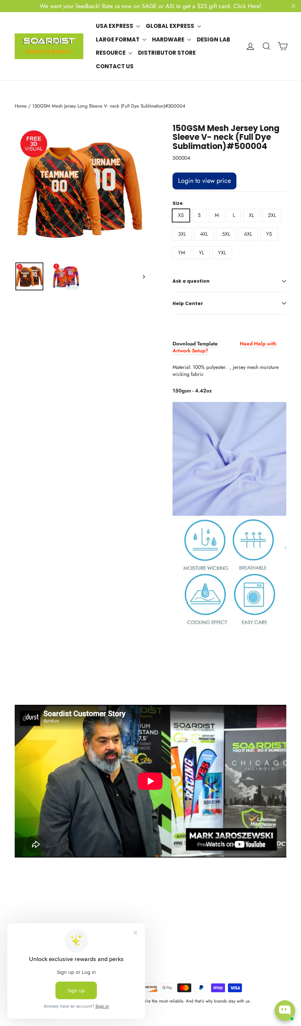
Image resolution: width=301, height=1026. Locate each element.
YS (269, 234)
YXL (222, 252)
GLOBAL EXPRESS (170, 26)
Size (178, 203)
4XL (204, 234)
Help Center (188, 303)
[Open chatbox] (285, 1010)
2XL (272, 215)
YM (181, 252)
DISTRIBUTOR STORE (167, 53)
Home (21, 105)
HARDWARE (168, 39)
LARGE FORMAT (118, 39)
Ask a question (191, 281)
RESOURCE (111, 53)
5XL (226, 234)
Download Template (196, 343)
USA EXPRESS (115, 26)
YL (201, 252)
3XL (182, 234)
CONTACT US (115, 66)
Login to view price (204, 180)
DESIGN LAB (213, 39)
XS (181, 215)
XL (251, 215)
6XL (248, 234)
